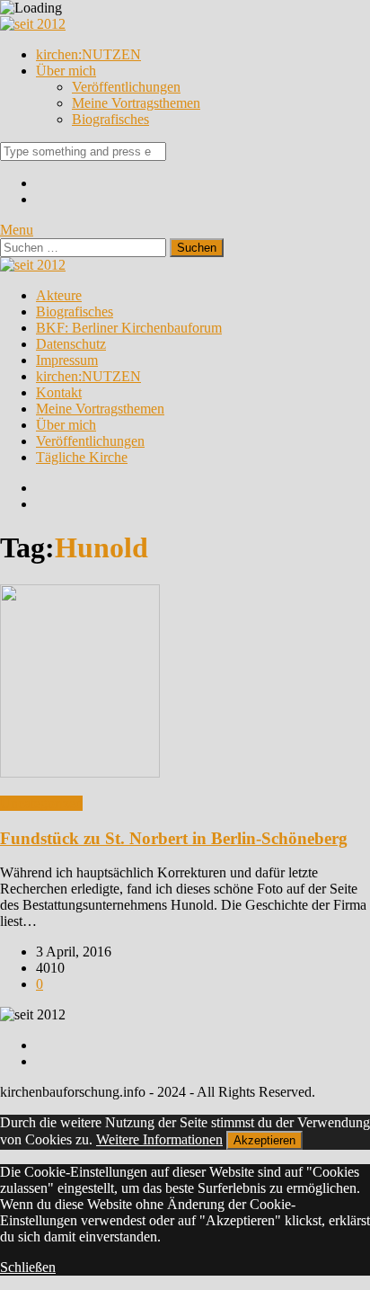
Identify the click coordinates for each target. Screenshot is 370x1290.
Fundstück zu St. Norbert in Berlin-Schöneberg (174, 838)
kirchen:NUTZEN (88, 54)
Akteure (59, 295)
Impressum (67, 360)
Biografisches (110, 119)
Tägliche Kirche (82, 457)
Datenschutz (71, 343)
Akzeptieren (264, 1140)
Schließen (28, 1267)
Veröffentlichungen (126, 86)
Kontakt (59, 392)
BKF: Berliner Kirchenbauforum (129, 327)
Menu (16, 229)
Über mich (66, 70)
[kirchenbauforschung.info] (33, 23)
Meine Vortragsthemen (136, 103)
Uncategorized (41, 803)
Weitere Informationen (159, 1139)
